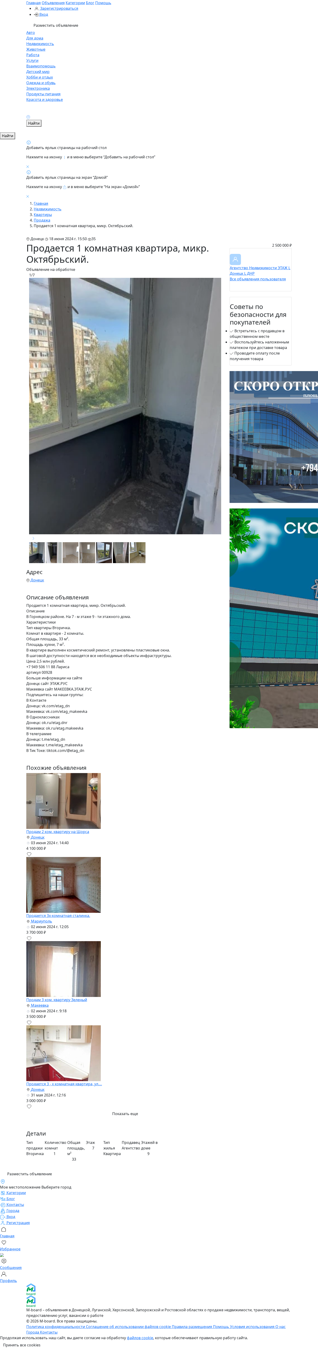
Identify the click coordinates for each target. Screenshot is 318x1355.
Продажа (42, 220)
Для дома (34, 38)
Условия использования (252, 1326)
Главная (33, 2)
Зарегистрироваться (58, 8)
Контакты (49, 1332)
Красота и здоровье (44, 99)
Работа (32, 54)
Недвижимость (40, 43)
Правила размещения (192, 1326)
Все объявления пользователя (258, 279)
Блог (90, 2)
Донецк (37, 580)
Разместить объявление (55, 25)
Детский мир (38, 71)
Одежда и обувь (41, 82)
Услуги (32, 60)
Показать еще (125, 1113)
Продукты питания (43, 93)
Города (33, 1332)
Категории (75, 2)
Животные (35, 49)
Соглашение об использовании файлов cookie (129, 1326)
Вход (43, 14)
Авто (30, 32)
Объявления (53, 2)
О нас (280, 1326)
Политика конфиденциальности (56, 1326)
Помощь (103, 2)
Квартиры (43, 214)
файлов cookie (140, 1337)
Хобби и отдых (39, 77)
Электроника (38, 88)
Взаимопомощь (41, 66)
